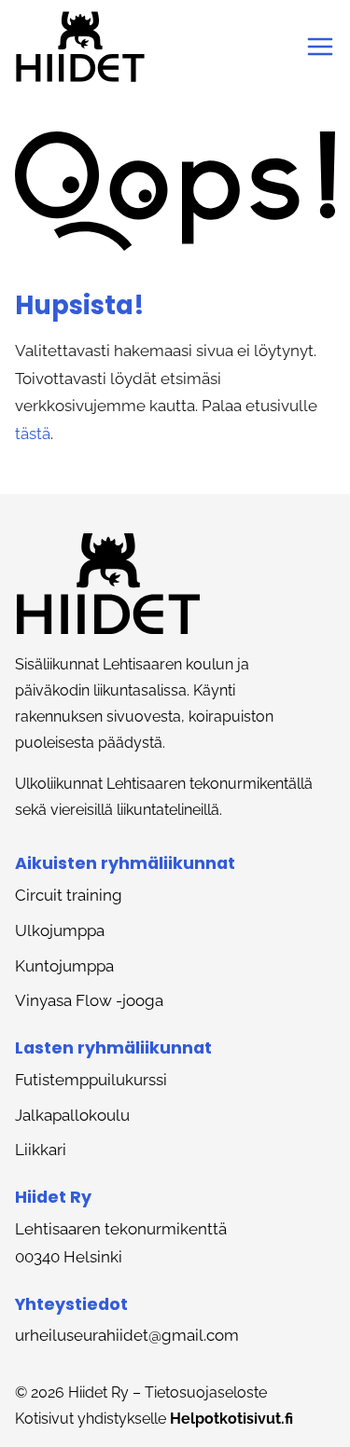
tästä (32, 433)
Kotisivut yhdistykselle (154, 1418)
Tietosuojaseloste (206, 1392)
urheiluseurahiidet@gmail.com (127, 1335)
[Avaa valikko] (320, 47)
